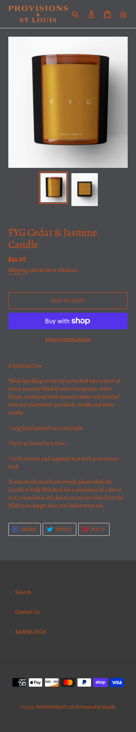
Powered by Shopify (97, 707)
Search (23, 592)
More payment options (68, 339)
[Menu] (123, 14)
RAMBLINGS (30, 632)
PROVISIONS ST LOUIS (57, 707)
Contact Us (27, 612)
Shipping (18, 270)
